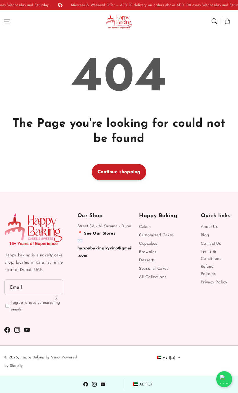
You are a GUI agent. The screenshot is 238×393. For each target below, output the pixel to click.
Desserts (147, 260)
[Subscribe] (56, 297)
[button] (7, 21)
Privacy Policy (214, 282)
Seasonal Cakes (153, 268)
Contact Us (211, 243)
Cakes (144, 226)
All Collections (152, 277)
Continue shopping (119, 171)
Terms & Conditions (211, 254)
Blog (205, 235)
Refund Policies (208, 269)
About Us (209, 226)
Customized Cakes (156, 235)
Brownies (147, 252)
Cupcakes (148, 243)
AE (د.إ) (145, 384)
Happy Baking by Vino (40, 357)
